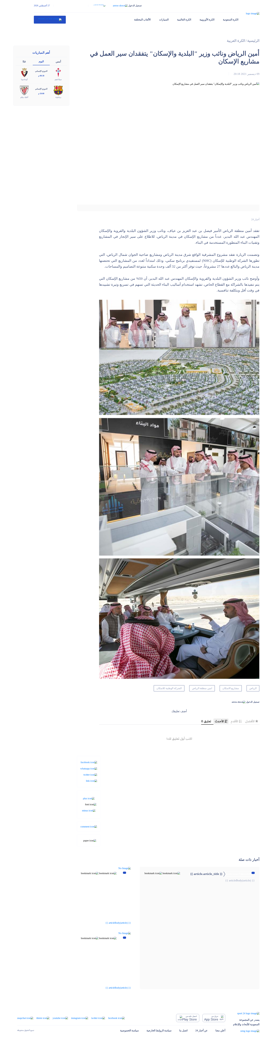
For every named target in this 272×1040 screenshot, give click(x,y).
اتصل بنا (183, 1030)
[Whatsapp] (88, 768)
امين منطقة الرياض (202, 688)
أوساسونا (24, 79)
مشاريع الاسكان (230, 688)
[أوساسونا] (24, 72)
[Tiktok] (42, 1018)
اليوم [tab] (41, 61)
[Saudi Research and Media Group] (246, 1030)
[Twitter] (90, 774)
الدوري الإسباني (41, 71)
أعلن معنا (220, 1030)
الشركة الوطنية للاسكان (169, 688)
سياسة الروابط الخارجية (159, 1030)
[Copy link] (91, 780)
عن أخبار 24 (201, 1030)
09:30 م (41, 76)
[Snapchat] (25, 1018)
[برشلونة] (58, 90)
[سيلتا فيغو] (58, 72)
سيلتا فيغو (58, 79)
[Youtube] (60, 1018)
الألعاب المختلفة (142, 19)
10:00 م (41, 93)
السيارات (164, 19)
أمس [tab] (58, 61)
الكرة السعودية (230, 19)
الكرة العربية (236, 41)
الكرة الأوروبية (207, 19)
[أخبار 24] (50, 19)
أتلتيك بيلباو (24, 97)
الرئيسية (253, 41)
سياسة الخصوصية (129, 1030)
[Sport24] (246, 1013)
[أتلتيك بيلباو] (24, 90)
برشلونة (58, 97)
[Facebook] (89, 762)
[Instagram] (79, 1018)
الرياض (253, 688)
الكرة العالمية (184, 19)
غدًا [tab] (24, 61)
